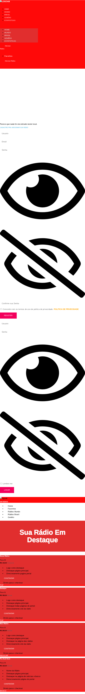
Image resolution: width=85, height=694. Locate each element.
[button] (19, 25)
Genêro (7, 17)
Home (6, 9)
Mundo (7, 12)
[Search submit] (81, 65)
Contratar (9, 578)
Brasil (7, 15)
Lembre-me (7, 484)
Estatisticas (9, 20)
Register (8, 315)
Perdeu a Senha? (8, 495)
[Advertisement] (42, 85)
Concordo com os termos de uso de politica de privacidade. (41, 309)
